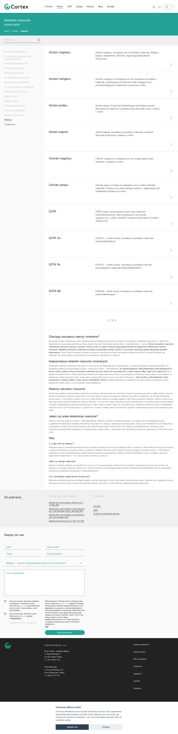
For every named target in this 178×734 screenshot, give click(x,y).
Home (6, 31)
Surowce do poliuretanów (16, 82)
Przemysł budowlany (14, 110)
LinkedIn (137, 681)
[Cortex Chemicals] (16, 7)
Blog (100, 6)
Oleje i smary (11, 96)
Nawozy (8, 119)
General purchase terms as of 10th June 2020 (66, 521)
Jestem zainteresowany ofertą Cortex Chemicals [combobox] (41, 563)
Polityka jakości (140, 652)
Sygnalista (138, 673)
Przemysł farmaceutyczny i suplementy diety (18, 57)
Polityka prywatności (142, 644)
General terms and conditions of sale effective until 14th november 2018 (66, 516)
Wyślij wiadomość (64, 632)
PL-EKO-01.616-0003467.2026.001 (106, 514)
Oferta (60, 6)
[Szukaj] (39, 40)
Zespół (79, 6)
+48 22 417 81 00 (53, 675)
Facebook (137, 688)
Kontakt (110, 6)
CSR (69, 6)
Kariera (90, 6)
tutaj (46, 626)
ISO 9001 (97, 506)
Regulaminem (16, 618)
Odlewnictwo (10, 101)
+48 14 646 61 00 (53, 659)
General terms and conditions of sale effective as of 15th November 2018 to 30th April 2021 (66, 510)
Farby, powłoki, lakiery (15, 91)
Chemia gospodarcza (14, 105)
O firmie (48, 6)
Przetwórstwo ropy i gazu (17, 77)
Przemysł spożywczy (15, 51)
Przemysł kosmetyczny (16, 63)
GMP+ (95, 510)
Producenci (10, 124)
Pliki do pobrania (140, 659)
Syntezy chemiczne (14, 115)
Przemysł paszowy (13, 68)
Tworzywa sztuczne (14, 72)
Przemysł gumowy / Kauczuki (19, 87)
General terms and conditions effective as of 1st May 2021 (66, 503)
